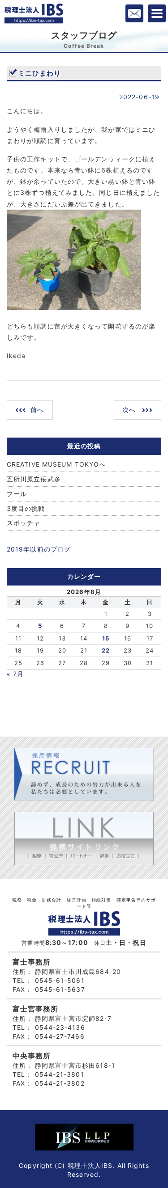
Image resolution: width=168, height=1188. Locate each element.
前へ (37, 409)
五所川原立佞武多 (34, 479)
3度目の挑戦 (26, 508)
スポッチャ (24, 523)
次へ (129, 409)
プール (17, 493)
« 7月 (15, 674)
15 (105, 638)
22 (106, 650)
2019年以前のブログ (39, 549)
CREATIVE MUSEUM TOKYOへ (56, 464)
